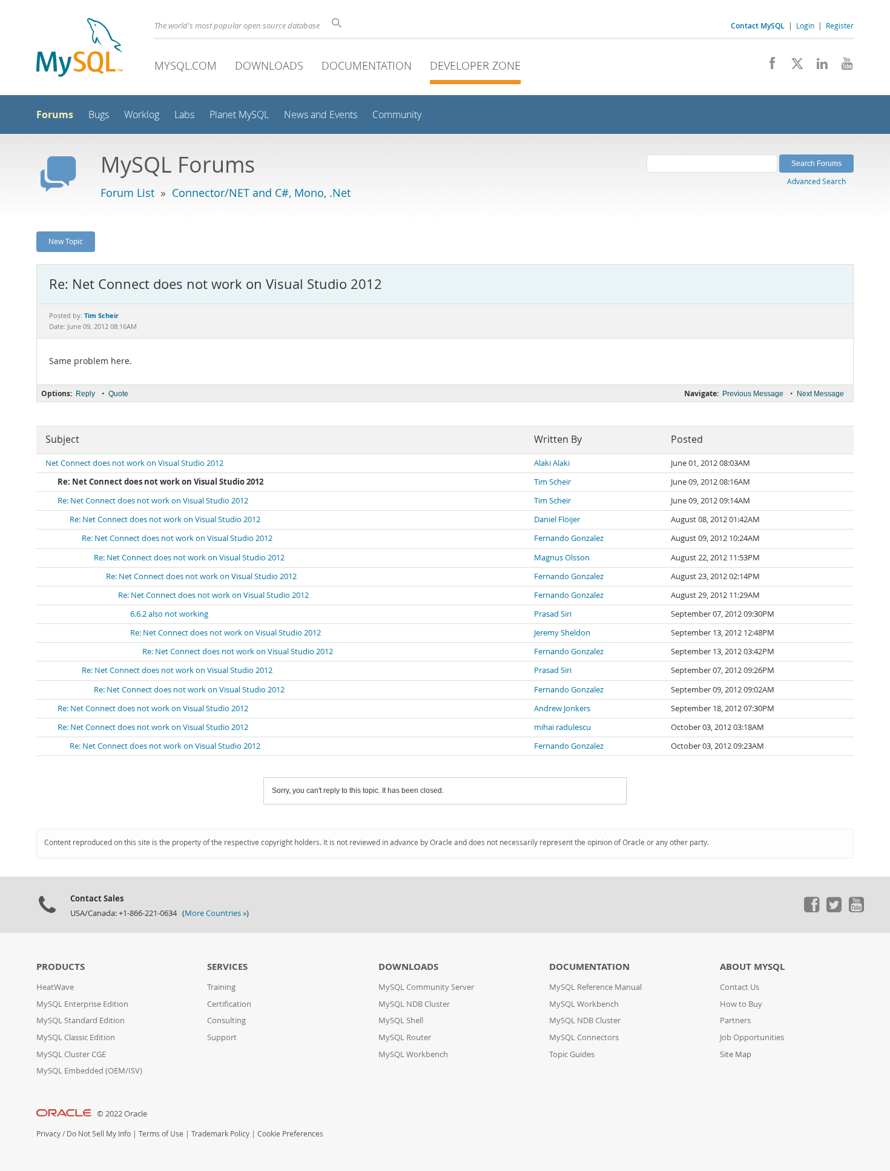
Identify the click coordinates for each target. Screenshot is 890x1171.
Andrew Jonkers (562, 708)
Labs (184, 114)
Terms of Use (161, 1133)
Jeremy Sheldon (562, 633)
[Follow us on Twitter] (833, 909)
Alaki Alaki (552, 463)
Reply (85, 394)
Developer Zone (475, 65)
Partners (735, 1020)
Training (221, 987)
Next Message (820, 394)
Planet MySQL (239, 114)
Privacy (48, 1133)
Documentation (366, 65)
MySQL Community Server (426, 987)
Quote (118, 394)
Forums (54, 114)
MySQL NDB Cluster (414, 1004)
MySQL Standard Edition (80, 1020)
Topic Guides (572, 1054)
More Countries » (215, 913)
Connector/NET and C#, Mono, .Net (261, 192)
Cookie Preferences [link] (290, 1133)
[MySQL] (79, 48)
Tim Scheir (552, 482)
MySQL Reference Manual (595, 987)
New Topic (65, 241)
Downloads (269, 65)
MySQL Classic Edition (75, 1037)
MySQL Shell (400, 1020)
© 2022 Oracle (122, 1114)
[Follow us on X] (793, 66)
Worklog (141, 114)
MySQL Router (404, 1037)
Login (805, 25)
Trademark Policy (220, 1133)
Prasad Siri (553, 614)
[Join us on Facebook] (768, 66)
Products (60, 966)
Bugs (98, 114)
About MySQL (752, 966)
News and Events (320, 114)
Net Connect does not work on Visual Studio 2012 (134, 463)
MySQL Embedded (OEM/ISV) (89, 1071)
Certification (229, 1004)
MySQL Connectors (584, 1037)
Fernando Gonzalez (569, 538)
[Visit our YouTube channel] (842, 66)
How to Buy (741, 1004)
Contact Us (739, 987)
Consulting (226, 1020)
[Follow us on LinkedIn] (817, 66)
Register (840, 25)
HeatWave (55, 987)
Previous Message (752, 394)
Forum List (127, 192)
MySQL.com (185, 65)
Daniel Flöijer (557, 519)
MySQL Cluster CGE (71, 1054)
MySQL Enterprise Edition (82, 1004)
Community (396, 114)
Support (222, 1037)
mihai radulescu (562, 727)
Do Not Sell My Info (99, 1133)
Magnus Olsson (562, 557)
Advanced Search (816, 181)
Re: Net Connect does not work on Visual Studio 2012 (153, 501)
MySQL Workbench (413, 1054)
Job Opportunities (752, 1037)
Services (227, 966)
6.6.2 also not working (169, 614)
